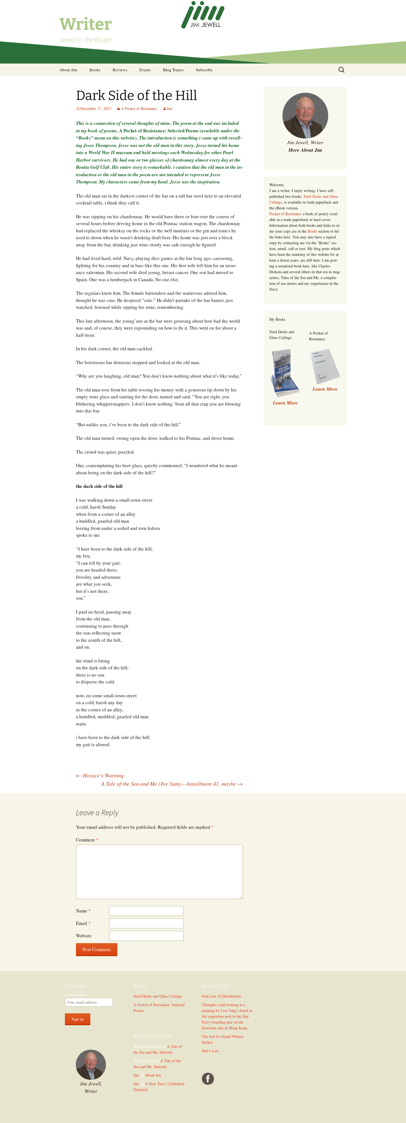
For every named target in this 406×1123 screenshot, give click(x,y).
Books (95, 69)
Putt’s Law (210, 1050)
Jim (169, 108)
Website (84, 935)
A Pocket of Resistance (139, 108)
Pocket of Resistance (285, 213)
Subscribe (204, 69)
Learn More (325, 388)
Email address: (76, 994)
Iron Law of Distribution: (222, 996)
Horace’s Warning (100, 775)
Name (83, 911)
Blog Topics (173, 69)
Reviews (120, 69)
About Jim (68, 69)
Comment (87, 840)
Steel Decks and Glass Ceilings (157, 996)
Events (145, 69)
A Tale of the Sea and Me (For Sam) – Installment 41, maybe (172, 783)
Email (83, 923)
